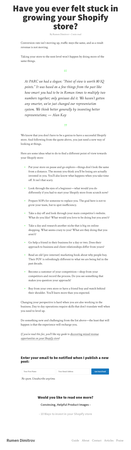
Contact (96, 440)
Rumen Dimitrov (21, 440)
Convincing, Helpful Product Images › (65, 405)
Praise (119, 440)
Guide (75, 440)
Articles (108, 440)
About (85, 440)
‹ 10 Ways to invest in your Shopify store (65, 414)
